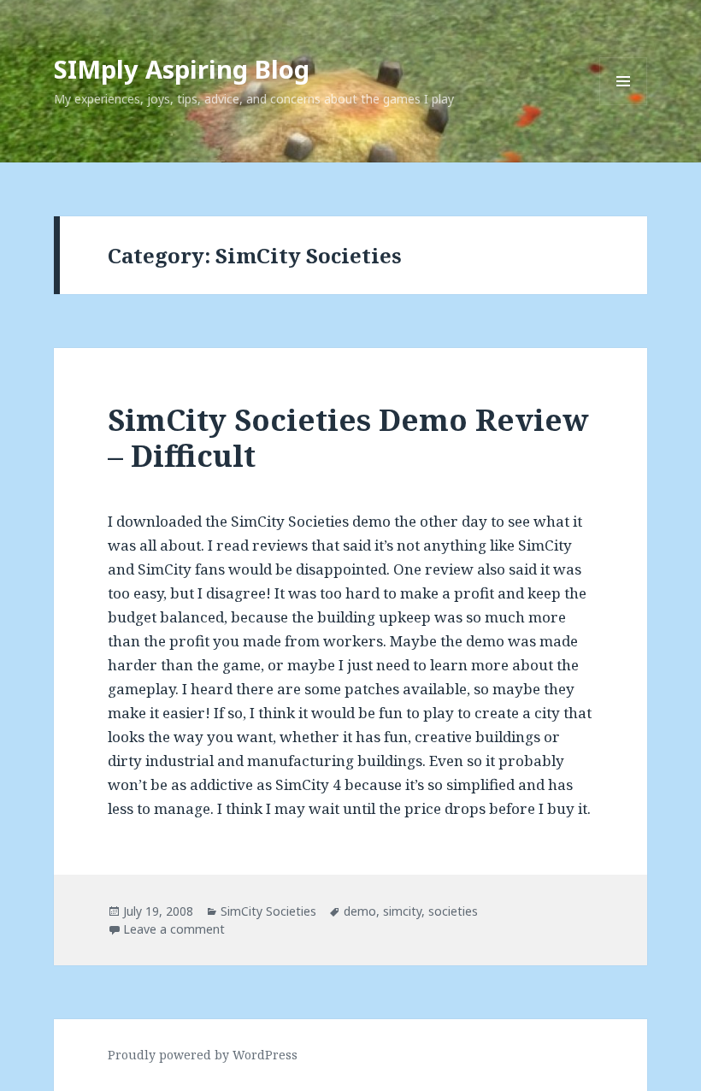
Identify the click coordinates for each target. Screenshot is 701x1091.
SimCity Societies (268, 911)
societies (453, 911)
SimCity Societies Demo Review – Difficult (348, 437)
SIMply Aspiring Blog (181, 69)
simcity (402, 911)
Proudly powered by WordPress (202, 1055)
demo (360, 911)
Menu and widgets (623, 104)
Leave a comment (174, 929)
